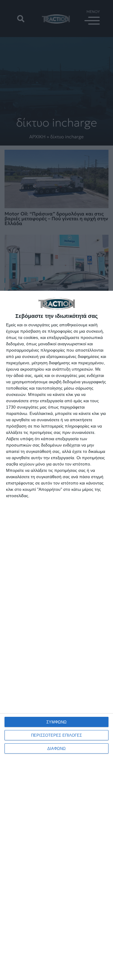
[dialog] (56, 630)
